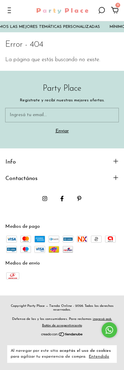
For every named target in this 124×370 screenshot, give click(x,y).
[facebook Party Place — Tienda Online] (62, 198)
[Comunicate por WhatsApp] (109, 330)
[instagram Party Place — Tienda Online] (45, 198)
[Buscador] (101, 11)
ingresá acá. (102, 319)
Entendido (99, 357)
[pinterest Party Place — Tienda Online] (79, 198)
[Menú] (10, 11)
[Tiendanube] (62, 335)
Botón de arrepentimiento (62, 325)
